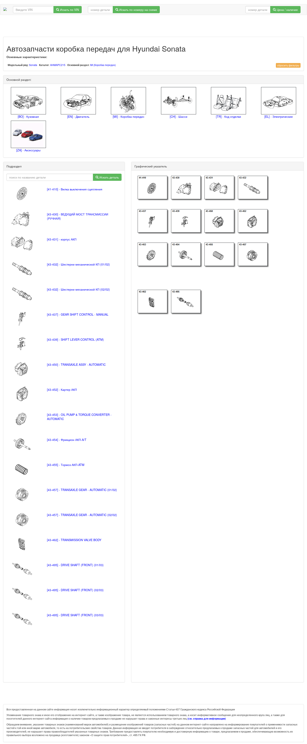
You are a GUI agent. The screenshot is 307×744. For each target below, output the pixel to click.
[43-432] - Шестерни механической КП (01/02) (78, 264)
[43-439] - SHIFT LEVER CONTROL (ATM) (75, 339)
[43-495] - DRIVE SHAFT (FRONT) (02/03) (75, 590)
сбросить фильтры (288, 65)
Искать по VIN (69, 10)
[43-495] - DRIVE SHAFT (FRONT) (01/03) (75, 565)
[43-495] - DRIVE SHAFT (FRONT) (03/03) (75, 615)
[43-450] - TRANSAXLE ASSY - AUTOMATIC (76, 364)
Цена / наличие (287, 10)
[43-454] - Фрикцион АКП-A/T (66, 440)
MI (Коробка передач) (103, 65)
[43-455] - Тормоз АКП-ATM (65, 465)
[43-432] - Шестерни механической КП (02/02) (78, 289)
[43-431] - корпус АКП (61, 239)
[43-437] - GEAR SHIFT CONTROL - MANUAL (77, 314)
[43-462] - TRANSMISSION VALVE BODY (74, 540)
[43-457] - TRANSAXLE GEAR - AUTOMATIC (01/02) (82, 490)
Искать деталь (109, 177)
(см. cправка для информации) (207, 718)
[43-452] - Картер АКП (62, 389)
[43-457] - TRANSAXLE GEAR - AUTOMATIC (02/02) (82, 515)
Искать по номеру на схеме (137, 10)
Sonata (33, 65)
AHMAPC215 (57, 65)
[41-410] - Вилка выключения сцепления (74, 189)
